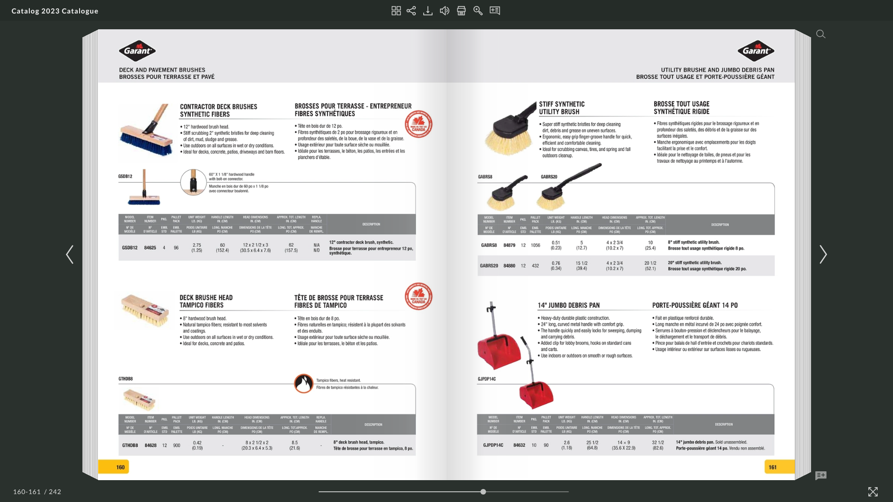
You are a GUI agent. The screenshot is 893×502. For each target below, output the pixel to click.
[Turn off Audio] (444, 10)
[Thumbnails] (396, 10)
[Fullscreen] (873, 491)
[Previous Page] (71, 254)
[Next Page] (821, 254)
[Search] (821, 34)
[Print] (461, 10)
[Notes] (494, 10)
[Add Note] (821, 476)
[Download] (427, 10)
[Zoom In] (478, 10)
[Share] (411, 10)
